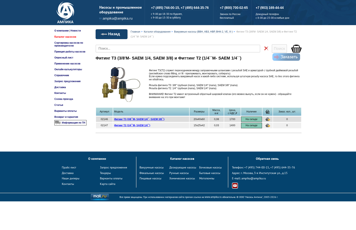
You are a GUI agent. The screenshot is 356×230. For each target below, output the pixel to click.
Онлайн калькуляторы (68, 69)
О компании (61, 30)
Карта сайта (107, 184)
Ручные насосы (179, 173)
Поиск (279, 48)
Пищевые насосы (150, 178)
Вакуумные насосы (151, 167)
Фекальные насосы (151, 173)
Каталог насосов (65, 36)
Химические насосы (182, 178)
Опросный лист (63, 57)
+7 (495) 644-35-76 (195, 7)
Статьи (58, 105)
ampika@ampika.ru (117, 18)
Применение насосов (67, 63)
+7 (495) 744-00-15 (256, 167)
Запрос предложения (67, 81)
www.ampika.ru (213, 197)
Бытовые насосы (209, 173)
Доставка (60, 87)
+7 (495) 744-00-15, (166, 7)
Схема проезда (63, 99)
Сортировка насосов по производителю (68, 44)
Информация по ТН (73, 122)
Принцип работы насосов (69, 51)
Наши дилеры (70, 178)
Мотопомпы (206, 178)
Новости (75, 30)
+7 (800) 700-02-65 (234, 7)
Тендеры (105, 173)
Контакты (60, 93)
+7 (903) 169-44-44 (270, 7)
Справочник (61, 75)
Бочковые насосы (210, 167)
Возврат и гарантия (66, 117)
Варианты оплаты (65, 111)
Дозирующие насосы (182, 167)
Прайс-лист (69, 167)
